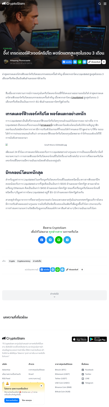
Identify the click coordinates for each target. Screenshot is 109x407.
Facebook (89, 369)
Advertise (6, 369)
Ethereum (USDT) (62, 374)
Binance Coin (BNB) (63, 387)
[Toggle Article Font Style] (104, 62)
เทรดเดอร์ (46, 125)
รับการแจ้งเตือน (12, 400)
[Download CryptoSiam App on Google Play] (98, 339)
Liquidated (77, 98)
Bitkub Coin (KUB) (62, 391)
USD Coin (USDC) (62, 383)
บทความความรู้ (35, 378)
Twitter (88, 374)
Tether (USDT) (61, 378)
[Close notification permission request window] (41, 385)
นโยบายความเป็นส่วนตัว (11, 374)
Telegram (89, 383)
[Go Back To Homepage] (13, 3)
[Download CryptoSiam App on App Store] (80, 339)
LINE (87, 378)
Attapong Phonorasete (20, 60)
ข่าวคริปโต (37, 261)
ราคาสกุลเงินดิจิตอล (37, 369)
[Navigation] (105, 4)
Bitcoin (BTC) (60, 369)
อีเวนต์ (31, 374)
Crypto (12, 261)
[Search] (100, 4)
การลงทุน (7, 48)
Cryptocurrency (23, 261)
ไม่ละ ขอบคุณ (27, 400)
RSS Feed (6, 378)
